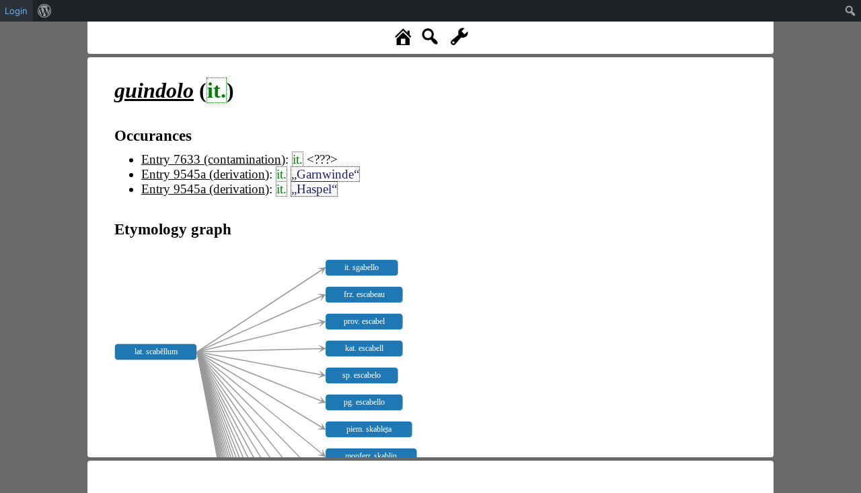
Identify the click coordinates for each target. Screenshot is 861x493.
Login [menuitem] (16, 10)
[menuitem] (45, 11)
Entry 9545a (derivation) (205, 174)
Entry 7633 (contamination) (213, 159)
